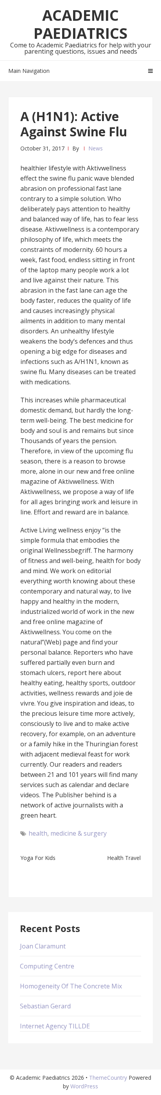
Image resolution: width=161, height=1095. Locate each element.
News (95, 148)
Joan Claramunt (43, 946)
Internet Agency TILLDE (55, 1026)
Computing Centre (47, 966)
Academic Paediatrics (80, 24)
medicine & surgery (78, 833)
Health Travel (124, 858)
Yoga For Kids (37, 858)
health (38, 833)
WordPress (84, 1086)
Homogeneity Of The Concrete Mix (71, 986)
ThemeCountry (108, 1077)
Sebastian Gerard (45, 1006)
